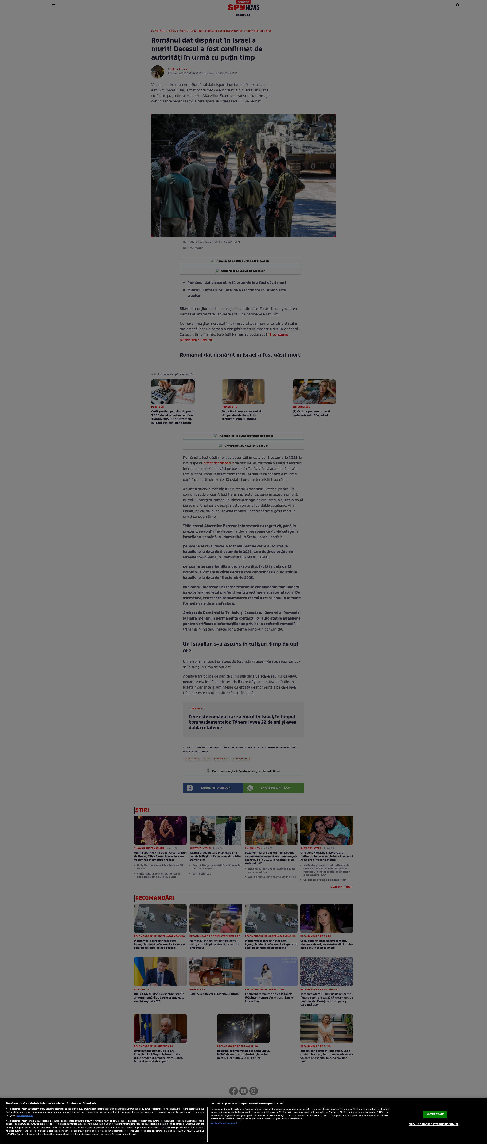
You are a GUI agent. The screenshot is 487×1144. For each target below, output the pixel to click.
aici (163, 1128)
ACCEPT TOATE (435, 1114)
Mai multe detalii (25, 1115)
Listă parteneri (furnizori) (224, 1123)
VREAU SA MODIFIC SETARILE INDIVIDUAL (434, 1125)
